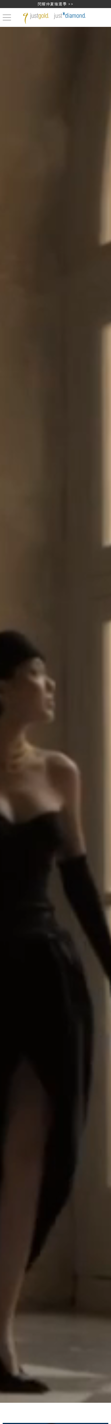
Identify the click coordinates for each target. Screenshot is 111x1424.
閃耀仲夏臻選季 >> (56, 4)
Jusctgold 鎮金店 (55, 18)
